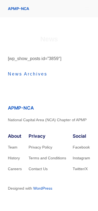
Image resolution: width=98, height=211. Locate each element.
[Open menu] (87, 8)
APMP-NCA (18, 8)
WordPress (42, 188)
